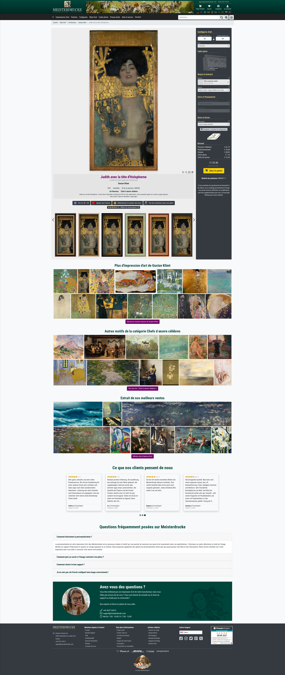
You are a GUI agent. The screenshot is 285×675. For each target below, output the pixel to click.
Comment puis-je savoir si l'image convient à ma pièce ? (80, 557)
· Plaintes (87, 644)
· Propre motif (120, 630)
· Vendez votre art (121, 633)
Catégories (83, 17)
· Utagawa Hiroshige (154, 641)
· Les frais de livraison (122, 636)
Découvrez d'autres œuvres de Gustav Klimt (142, 322)
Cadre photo (103, 17)
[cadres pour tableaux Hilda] (125, 235)
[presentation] (53, 220)
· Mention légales (89, 633)
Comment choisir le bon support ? (71, 564)
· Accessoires (120, 644)
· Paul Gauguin (152, 636)
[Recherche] (221, 17)
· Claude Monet (152, 633)
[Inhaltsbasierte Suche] (226, 17)
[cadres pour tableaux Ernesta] (148, 235)
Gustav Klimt (82, 23)
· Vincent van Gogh (153, 630)
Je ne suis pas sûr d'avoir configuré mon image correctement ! (82, 572)
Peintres (74, 17)
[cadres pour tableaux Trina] (78, 235)
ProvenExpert (79, 506)
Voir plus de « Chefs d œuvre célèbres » (142, 388)
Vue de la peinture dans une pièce (160, 203)
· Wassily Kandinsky (154, 638)
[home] (53, 17)
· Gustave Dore (152, 644)
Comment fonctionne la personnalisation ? (74, 536)
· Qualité (118, 638)
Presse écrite (115, 17)
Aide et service (127, 17)
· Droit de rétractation (90, 641)
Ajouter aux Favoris (102, 203)
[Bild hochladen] (231, 17)
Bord (199, 43)
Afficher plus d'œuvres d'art (142, 456)
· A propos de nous (90, 646)
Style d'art (93, 17)
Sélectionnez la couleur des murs (128, 203)
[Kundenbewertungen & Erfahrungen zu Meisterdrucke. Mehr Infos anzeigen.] (222, 635)
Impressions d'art (62, 17)
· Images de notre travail (123, 641)
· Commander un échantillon (124, 646)
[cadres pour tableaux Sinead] (55, 235)
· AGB (86, 636)
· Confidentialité (89, 638)
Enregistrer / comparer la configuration (215, 129)
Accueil (55, 23)
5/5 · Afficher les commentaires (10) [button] (128, 207)
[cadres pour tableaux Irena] (102, 235)
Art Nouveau (72, 23)
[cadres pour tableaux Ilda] (172, 235)
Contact (138, 17)
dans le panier (215, 170)
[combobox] (214, 46)
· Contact (87, 630)
